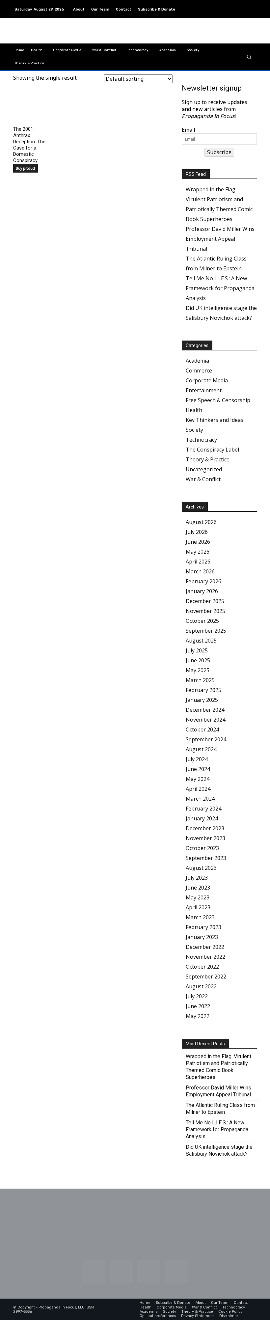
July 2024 (197, 759)
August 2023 (201, 867)
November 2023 (205, 838)
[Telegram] (252, 5)
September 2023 (206, 858)
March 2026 (200, 571)
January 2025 (202, 699)
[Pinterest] (244, 5)
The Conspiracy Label (212, 449)
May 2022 (197, 1016)
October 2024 (202, 729)
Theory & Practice (208, 459)
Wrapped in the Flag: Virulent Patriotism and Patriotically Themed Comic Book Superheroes (218, 1066)
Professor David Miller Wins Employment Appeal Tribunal (220, 238)
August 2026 (201, 522)
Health (194, 410)
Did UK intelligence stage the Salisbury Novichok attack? (219, 1150)
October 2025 (202, 620)
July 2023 (197, 877)
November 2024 (205, 719)
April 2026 (198, 561)
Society (194, 429)
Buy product (25, 168)
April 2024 (198, 788)
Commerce (199, 370)
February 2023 (203, 927)
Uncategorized (204, 469)
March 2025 (200, 680)
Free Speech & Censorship (218, 400)
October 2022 (202, 966)
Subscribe (219, 152)
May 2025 (197, 670)
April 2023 (198, 907)
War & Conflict (203, 479)
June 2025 (198, 660)
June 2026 (198, 541)
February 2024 (203, 808)
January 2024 (202, 818)
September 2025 (206, 630)
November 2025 (205, 611)
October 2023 (202, 848)
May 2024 (197, 779)
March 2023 (200, 917)
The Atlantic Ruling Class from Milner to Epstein (220, 1108)
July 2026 (197, 532)
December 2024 (205, 709)
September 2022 (206, 976)
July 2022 (197, 996)
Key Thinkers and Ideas (214, 420)
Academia (197, 360)
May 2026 (197, 551)
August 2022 (201, 986)
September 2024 (206, 739)
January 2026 (202, 591)
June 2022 (198, 1006)
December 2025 (205, 601)
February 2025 (203, 690)
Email (188, 129)
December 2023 (205, 828)
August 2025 (201, 640)
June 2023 (198, 887)
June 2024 (198, 769)
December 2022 (205, 946)
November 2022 (205, 956)
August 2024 (201, 749)
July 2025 (197, 650)
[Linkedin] (236, 5)
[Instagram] (228, 5)
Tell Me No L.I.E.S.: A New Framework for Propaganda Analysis (220, 288)
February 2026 (203, 581)
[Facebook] (220, 5)
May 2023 (197, 897)
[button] (249, 56)
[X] (252, 13)
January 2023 (202, 937)
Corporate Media (207, 380)
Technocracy (201, 439)
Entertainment (204, 390)
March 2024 (200, 798)
